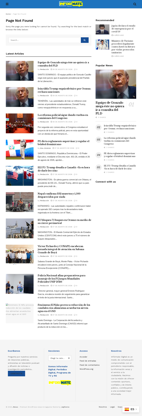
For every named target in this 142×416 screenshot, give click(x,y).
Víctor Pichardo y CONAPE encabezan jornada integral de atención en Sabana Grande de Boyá (61, 249)
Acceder (83, 357)
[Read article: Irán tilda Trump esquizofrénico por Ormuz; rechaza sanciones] (20, 97)
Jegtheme (65, 407)
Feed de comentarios (90, 365)
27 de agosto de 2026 (64, 148)
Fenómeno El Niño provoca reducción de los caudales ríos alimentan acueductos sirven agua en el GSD (64, 308)
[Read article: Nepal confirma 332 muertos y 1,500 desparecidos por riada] (20, 202)
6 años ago (118, 35)
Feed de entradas (88, 361)
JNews (15, 407)
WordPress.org (86, 369)
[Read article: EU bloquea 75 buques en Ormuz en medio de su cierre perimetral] (20, 228)
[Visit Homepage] (71, 4)
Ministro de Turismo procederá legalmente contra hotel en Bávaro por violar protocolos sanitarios (123, 47)
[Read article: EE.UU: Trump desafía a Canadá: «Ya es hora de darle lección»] (20, 176)
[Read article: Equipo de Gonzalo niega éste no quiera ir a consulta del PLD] (20, 71)
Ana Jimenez (45, 148)
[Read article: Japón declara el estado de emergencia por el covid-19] (102, 29)
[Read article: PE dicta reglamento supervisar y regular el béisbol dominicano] (20, 150)
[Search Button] (134, 4)
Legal (112, 407)
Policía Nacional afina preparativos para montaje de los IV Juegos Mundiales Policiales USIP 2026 (61, 278)
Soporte (121, 407)
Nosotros (103, 407)
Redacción (44, 69)
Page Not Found (19, 14)
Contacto (16, 373)
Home (8, 14)
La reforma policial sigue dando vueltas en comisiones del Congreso (120, 141)
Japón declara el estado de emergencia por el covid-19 (123, 29)
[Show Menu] (7, 4)
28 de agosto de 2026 (62, 69)
